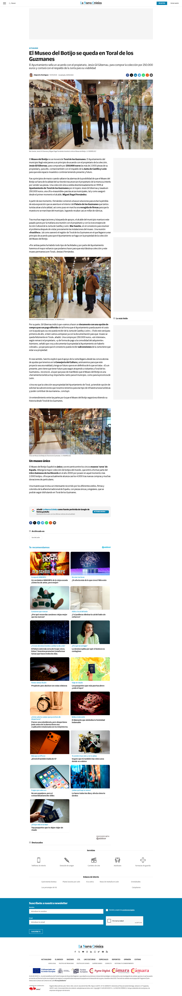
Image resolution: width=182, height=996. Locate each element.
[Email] (151, 75)
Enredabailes (136, 882)
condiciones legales (128, 910)
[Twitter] (131, 75)
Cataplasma (136, 887)
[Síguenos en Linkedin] (91, 952)
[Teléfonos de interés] (38, 861)
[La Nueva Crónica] (91, 948)
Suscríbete (36, 932)
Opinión (127, 959)
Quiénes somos (97, 963)
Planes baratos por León (71, 882)
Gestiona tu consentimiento (124, 963)
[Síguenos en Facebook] (75, 952)
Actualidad (33, 48)
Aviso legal (52, 963)
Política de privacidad (66, 963)
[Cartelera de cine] (93, 861)
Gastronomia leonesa (48, 882)
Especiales (103, 959)
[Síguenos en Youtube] (83, 952)
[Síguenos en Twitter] (79, 952)
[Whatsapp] (143, 75)
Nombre (31, 907)
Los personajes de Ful (49, 887)
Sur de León (36, 537)
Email (31, 918)
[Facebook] (127, 75)
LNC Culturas (89, 959)
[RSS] (107, 952)
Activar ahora (99, 512)
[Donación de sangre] (66, 861)
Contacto (108, 963)
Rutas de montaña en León (109, 882)
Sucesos (70, 959)
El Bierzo (59, 959)
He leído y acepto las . (122, 910)
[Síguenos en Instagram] (87, 952)
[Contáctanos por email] (103, 952)
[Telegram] (139, 75)
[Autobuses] (117, 861)
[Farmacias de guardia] (143, 861)
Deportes (116, 959)
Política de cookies (83, 963)
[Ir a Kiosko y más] (99, 952)
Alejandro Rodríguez (41, 75)
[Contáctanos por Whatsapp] (95, 952)
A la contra (90, 882)
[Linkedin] (135, 75)
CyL (78, 959)
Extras (138, 959)
